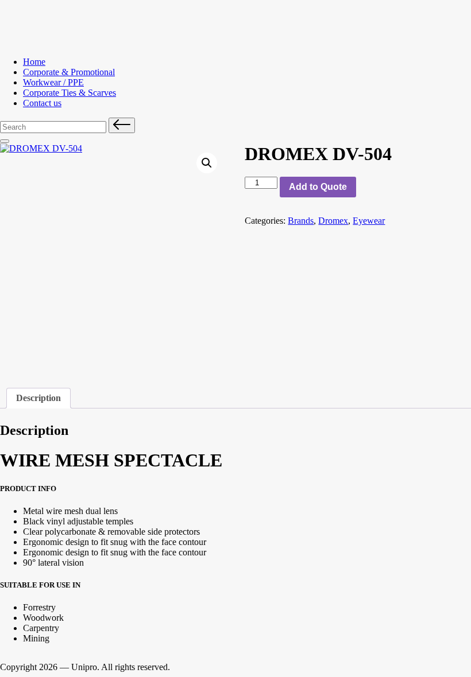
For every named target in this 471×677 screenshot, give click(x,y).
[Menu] (4, 141)
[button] (122, 125)
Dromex (333, 220)
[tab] (38, 398)
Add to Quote (318, 187)
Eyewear (369, 220)
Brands (301, 220)
